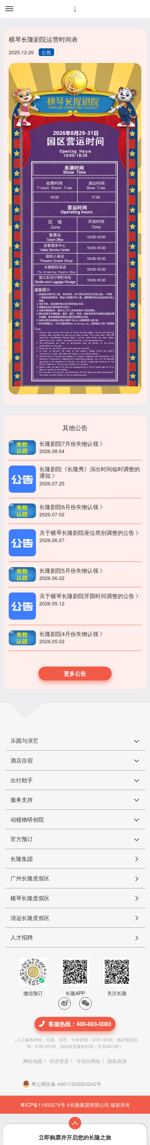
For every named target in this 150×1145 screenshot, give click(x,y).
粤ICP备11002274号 (42, 1104)
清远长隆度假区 (30, 918)
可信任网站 (88, 1060)
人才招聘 (21, 937)
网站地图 (33, 1060)
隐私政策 (117, 1060)
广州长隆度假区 (30, 878)
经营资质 (59, 1060)
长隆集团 (21, 859)
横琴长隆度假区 (30, 898)
